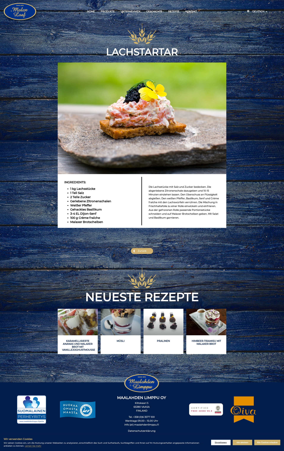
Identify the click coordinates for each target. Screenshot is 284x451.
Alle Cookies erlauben (267, 442)
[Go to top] (266, 410)
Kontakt (191, 11)
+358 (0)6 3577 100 (144, 417)
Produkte (108, 11)
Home (91, 11)
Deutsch (258, 11)
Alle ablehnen (242, 443)
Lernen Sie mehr (33, 446)
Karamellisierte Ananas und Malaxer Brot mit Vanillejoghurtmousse (78, 345)
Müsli (121, 341)
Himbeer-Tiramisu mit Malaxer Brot (206, 342)
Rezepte (173, 11)
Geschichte (154, 11)
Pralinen (163, 341)
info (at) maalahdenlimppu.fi (141, 424)
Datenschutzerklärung (141, 431)
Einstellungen (221, 443)
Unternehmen (130, 11)
